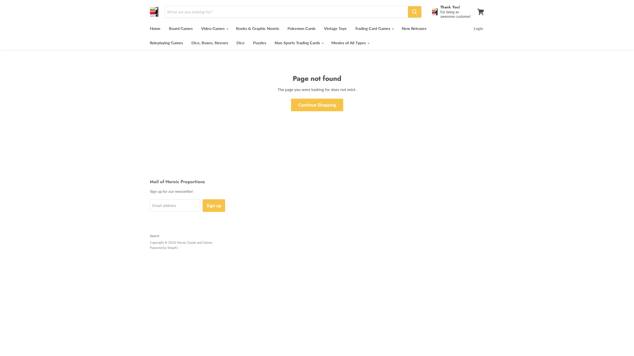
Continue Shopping (317, 105)
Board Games (181, 28)
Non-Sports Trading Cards (298, 42)
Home (155, 28)
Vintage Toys (335, 28)
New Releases (414, 28)
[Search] (414, 12)
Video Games (213, 28)
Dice (241, 42)
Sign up (214, 205)
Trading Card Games (373, 28)
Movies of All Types (349, 42)
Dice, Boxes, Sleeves (209, 42)
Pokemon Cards (302, 28)
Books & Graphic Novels (257, 28)
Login (478, 28)
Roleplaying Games (166, 42)
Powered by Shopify (164, 248)
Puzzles (259, 42)
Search (154, 236)
